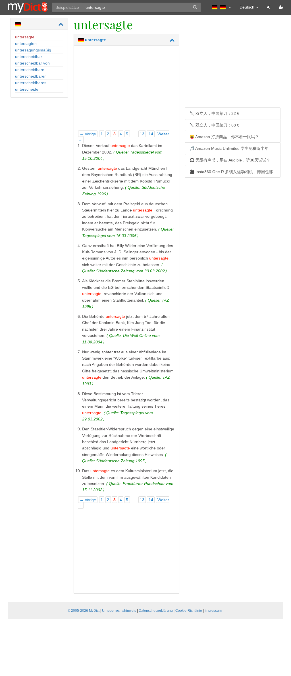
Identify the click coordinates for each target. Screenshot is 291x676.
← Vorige (88, 134)
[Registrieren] (281, 7)
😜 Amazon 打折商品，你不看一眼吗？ (224, 136)
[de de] (221, 7)
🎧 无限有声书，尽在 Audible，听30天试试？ (230, 160)
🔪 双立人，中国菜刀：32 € (214, 113)
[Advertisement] (126, 90)
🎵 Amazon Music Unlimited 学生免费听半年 (229, 148)
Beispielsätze (67, 7)
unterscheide (26, 89)
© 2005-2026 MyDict (83, 611)
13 (142, 134)
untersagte (24, 37)
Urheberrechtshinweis (119, 611)
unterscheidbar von (32, 63)
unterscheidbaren (31, 76)
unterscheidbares (30, 82)
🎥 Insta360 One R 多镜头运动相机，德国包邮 (231, 171)
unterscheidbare (29, 69)
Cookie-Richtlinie (188, 611)
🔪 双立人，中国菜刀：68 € (214, 125)
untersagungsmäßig (33, 50)
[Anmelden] (269, 7)
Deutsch (247, 7)
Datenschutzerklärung (156, 611)
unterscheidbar (28, 56)
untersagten (26, 43)
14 (151, 134)
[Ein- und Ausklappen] (60, 24)
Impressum (213, 611)
